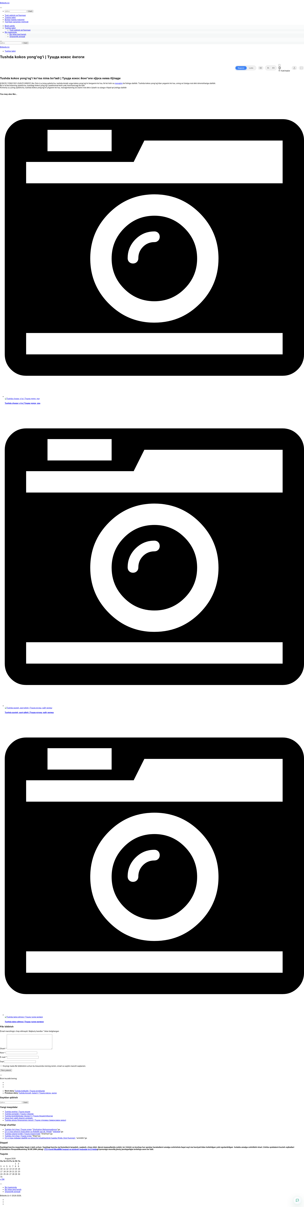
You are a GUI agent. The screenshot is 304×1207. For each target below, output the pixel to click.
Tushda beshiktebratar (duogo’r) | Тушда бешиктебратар (29, 1116)
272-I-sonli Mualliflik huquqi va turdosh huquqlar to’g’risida (70, 1149)
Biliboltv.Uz (5, 3)
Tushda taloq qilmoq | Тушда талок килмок (24, 1022)
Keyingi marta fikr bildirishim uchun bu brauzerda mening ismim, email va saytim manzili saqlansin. (44, 1066)
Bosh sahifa (10, 26)
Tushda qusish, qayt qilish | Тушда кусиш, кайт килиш (29, 712)
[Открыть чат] (297, 1200)
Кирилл (241, 68)
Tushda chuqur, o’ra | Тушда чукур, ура (22, 403)
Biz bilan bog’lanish (18, 34)
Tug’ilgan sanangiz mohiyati (16, 22)
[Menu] (1, 7)
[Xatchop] (279, 65)
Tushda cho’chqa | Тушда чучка (18, 1129)
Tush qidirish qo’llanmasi (15, 15)
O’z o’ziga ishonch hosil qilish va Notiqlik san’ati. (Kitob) (28, 1132)
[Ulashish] (294, 68)
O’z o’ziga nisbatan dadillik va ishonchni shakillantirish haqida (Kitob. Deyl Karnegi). (40, 1138)
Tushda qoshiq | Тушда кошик (17, 1112)
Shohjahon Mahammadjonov (45, 1129)
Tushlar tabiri (10, 18)
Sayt (2, 1062)
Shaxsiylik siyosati (17, 37)
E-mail (3, 1057)
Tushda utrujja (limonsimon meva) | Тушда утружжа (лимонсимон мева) (35, 1120)
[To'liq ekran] (301, 68)
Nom (2, 1053)
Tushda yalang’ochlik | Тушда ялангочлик (22, 1134)
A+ (273, 68)
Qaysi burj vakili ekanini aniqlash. (19, 1118)
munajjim (119, 83)
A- (268, 68)
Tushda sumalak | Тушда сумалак (19, 1114)
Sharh (3, 1049)
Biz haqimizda (11, 32)
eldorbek (56, 1132)
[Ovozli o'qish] (260, 68)
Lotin (251, 68)
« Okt (2, 1179)
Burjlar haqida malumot (14, 20)
